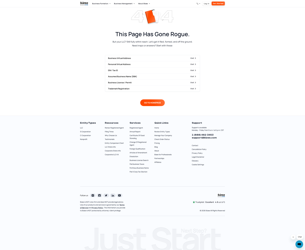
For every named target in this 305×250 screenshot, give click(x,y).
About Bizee (143, 3)
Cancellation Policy (199, 149)
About (156, 151)
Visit (192, 58)
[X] (106, 195)
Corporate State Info (113, 151)
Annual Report (135, 131)
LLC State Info (110, 147)
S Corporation (85, 131)
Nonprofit (83, 139)
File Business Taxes (137, 164)
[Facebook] (99, 195)
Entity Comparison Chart (114, 143)
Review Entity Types (162, 131)
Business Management (123, 3)
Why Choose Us (111, 135)
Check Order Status (162, 139)
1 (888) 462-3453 (203, 135)
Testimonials (109, 139)
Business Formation (100, 3)
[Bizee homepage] (84, 3)
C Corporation (85, 135)
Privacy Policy (197, 153)
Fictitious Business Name (139, 168)
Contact (195, 145)
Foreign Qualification (137, 149)
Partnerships (159, 158)
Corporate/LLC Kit (112, 154)
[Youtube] (119, 195)
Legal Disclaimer (198, 157)
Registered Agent (136, 128)
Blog (156, 147)
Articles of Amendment (138, 152)
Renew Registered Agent (114, 128)
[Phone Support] (198, 3)
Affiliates (157, 162)
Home (156, 128)
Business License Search (139, 160)
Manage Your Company (163, 135)
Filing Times (109, 131)
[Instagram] (93, 195)
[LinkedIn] (113, 195)
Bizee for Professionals (163, 154)
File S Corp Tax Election (138, 172)
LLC (81, 128)
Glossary (195, 161)
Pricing (157, 143)
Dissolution (134, 156)
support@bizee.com (204, 138)
